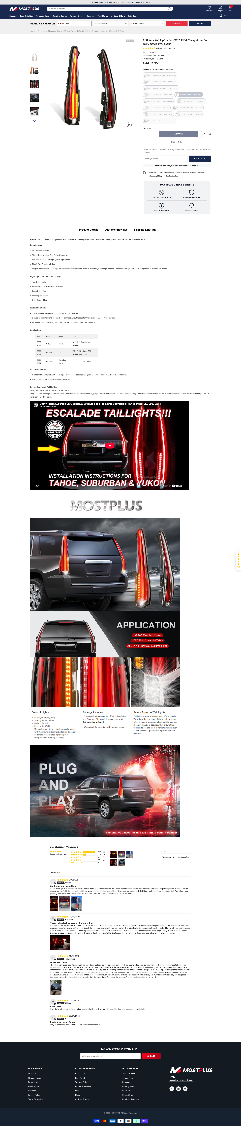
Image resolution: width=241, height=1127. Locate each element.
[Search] (110, 9)
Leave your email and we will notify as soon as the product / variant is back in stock (177, 151)
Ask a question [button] (183, 857)
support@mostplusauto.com (181, 1080)
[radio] (160, 75)
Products (41, 31)
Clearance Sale (54, 31)
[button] (34, 47)
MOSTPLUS (154, 52)
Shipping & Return (145, 229)
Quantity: (147, 129)
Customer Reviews (116, 229)
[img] (63, 880)
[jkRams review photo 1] (54, 903)
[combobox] (106, 9)
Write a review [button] (168, 857)
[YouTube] (185, 1088)
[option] (89, 84)
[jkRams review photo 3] (76, 903)
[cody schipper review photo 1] (56, 987)
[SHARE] (208, 134)
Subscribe (200, 159)
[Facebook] (171, 1088)
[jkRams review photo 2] (64, 903)
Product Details (88, 229)
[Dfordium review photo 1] (60, 942)
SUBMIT (151, 1056)
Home (32, 31)
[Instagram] (178, 1088)
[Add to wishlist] (203, 134)
